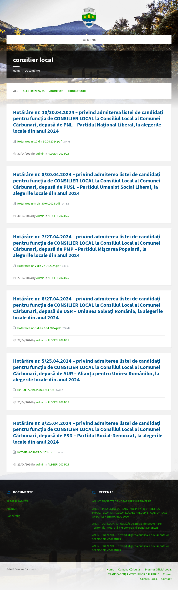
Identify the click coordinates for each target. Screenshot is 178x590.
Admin (40, 154)
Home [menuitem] (110, 569)
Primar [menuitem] (167, 574)
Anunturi (56, 91)
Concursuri (77, 91)
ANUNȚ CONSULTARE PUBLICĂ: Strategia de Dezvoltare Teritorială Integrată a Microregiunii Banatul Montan (127, 525)
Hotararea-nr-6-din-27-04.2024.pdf (39, 328)
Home (17, 70)
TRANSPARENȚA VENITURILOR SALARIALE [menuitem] (133, 574)
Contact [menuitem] (166, 579)
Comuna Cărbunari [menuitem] (130, 569)
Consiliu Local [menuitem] (149, 579)
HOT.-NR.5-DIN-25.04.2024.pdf (36, 390)
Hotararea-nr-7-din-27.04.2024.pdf (39, 266)
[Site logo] (89, 27)
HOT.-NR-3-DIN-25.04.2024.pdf (36, 452)
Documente (32, 70)
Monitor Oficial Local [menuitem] (158, 569)
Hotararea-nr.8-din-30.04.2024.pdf (39, 203)
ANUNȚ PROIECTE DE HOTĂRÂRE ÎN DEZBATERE (121, 501)
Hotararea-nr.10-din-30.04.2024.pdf (39, 141)
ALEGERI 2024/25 (33, 91)
